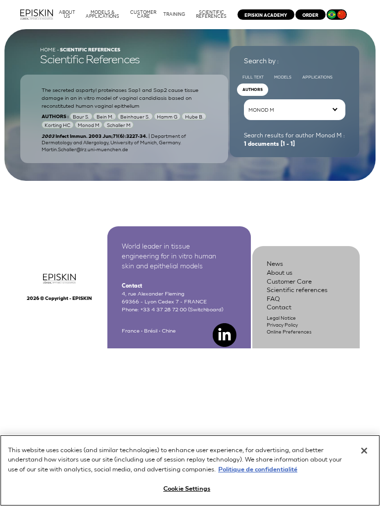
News (275, 263)
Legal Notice (281, 317)
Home (47, 49)
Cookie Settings (186, 488)
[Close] (364, 451)
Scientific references (297, 289)
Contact (279, 306)
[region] (190, 470)
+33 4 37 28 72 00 (164, 308)
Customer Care (289, 281)
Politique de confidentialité (257, 468)
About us (279, 272)
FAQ (273, 298)
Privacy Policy (282, 324)
